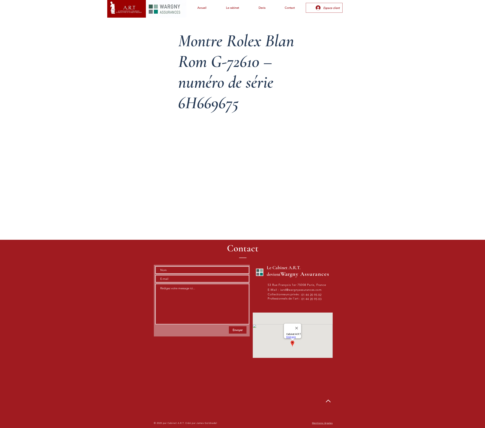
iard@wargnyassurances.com (301, 290)
